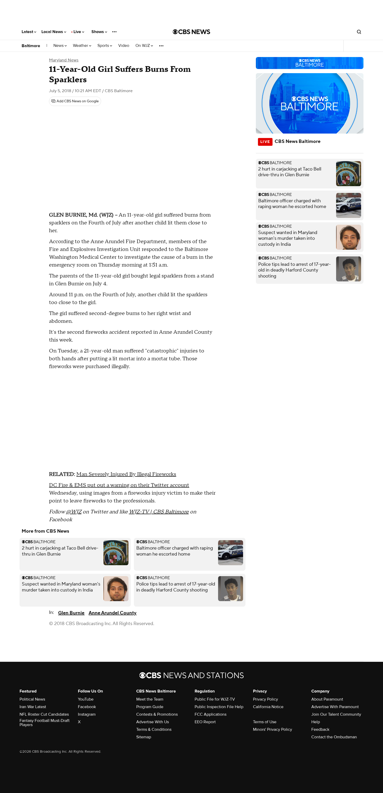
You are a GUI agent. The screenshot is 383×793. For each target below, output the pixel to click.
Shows (98, 32)
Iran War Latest (33, 707)
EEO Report (205, 722)
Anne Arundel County (113, 613)
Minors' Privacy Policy (272, 729)
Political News (32, 699)
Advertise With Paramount (335, 707)
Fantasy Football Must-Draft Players (45, 723)
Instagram (87, 714)
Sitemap (143, 737)
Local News (52, 32)
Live (77, 31)
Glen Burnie (71, 613)
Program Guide (149, 707)
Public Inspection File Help (219, 707)
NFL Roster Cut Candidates (44, 714)
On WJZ (143, 45)
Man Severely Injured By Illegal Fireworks (126, 474)
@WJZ (73, 511)
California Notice (268, 707)
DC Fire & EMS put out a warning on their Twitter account (119, 485)
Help (315, 722)
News (59, 45)
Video (123, 45)
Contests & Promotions (157, 714)
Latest (28, 32)
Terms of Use (264, 722)
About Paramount (327, 699)
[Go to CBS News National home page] (191, 31)
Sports (103, 45)
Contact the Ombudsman (334, 737)
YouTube (86, 699)
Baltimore (31, 45)
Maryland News (63, 60)
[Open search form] (359, 31)
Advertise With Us (152, 722)
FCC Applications (210, 714)
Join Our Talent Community (336, 714)
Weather (81, 45)
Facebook (87, 707)
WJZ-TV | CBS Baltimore (159, 511)
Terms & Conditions (153, 729)
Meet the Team (149, 699)
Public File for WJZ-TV (215, 699)
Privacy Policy (265, 699)
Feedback (320, 729)
